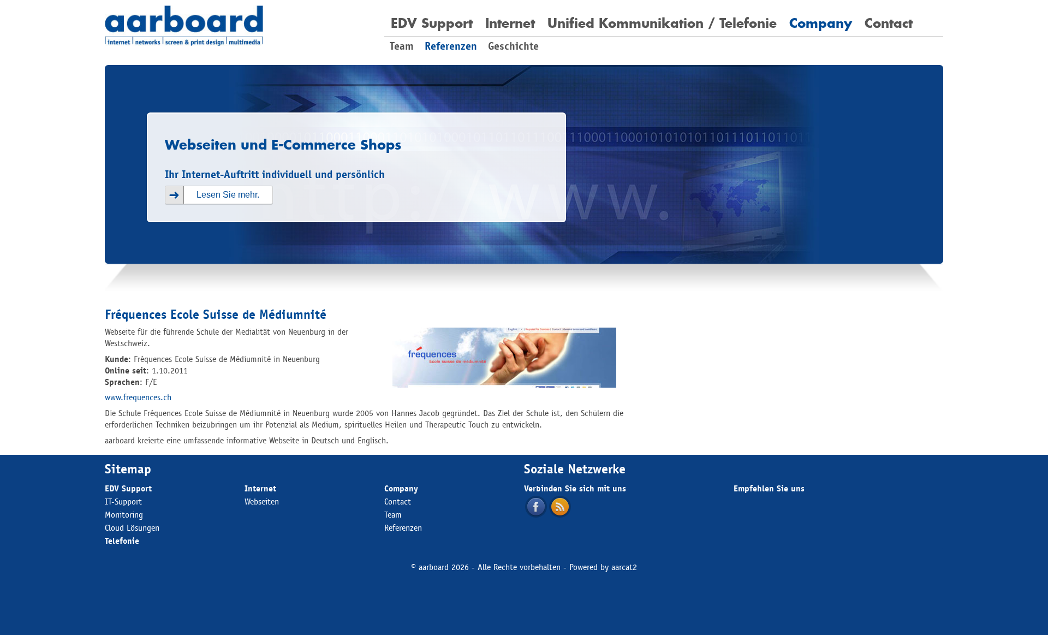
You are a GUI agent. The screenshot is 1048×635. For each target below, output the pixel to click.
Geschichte (513, 46)
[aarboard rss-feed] (560, 507)
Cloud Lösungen (132, 528)
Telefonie (122, 541)
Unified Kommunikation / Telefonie (662, 23)
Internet (510, 23)
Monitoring (124, 514)
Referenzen (451, 46)
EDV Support (432, 23)
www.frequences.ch (138, 397)
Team (402, 46)
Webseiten (262, 501)
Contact (889, 23)
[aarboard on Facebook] (536, 507)
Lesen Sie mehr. (227, 194)
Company (820, 23)
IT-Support (123, 501)
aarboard (434, 567)
